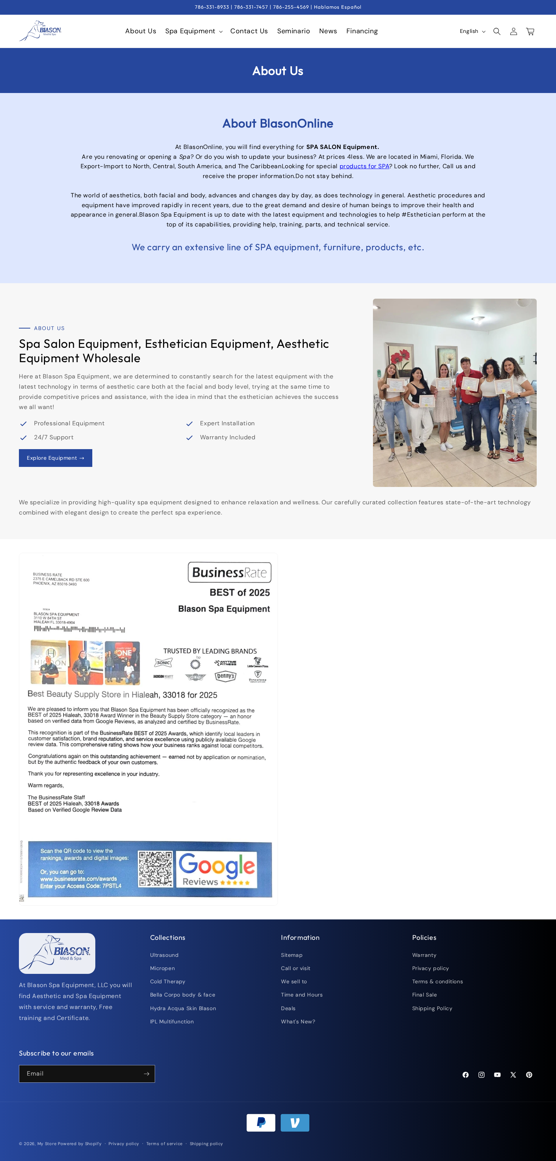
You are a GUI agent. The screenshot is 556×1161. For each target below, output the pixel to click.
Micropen (162, 968)
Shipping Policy (432, 1008)
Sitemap (292, 955)
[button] (193, 31)
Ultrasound (164, 955)
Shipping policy (207, 1143)
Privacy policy (430, 968)
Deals (288, 1008)
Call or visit (296, 968)
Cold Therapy (168, 981)
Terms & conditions (437, 981)
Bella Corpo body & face (183, 994)
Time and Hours (302, 994)
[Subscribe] (146, 1074)
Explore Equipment (52, 457)
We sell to (294, 981)
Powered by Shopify (80, 1143)
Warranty (424, 955)
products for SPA (365, 166)
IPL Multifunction (172, 1021)
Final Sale (424, 994)
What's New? (298, 1021)
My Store (47, 1143)
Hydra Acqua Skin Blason (183, 1008)
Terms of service (164, 1143)
